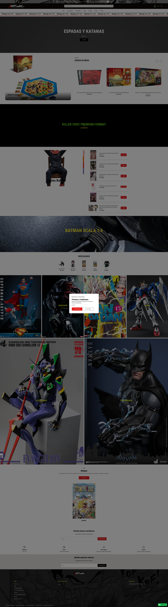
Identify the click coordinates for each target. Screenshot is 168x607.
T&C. (74, 305)
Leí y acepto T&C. (77, 308)
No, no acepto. (88, 308)
